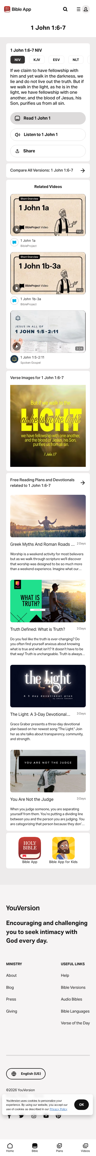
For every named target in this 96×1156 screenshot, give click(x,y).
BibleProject (28, 246)
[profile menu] (82, 9)
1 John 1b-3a (34, 299)
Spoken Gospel (30, 362)
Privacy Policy (58, 1109)
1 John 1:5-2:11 (36, 357)
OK (81, 1104)
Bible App (29, 862)
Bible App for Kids (63, 862)
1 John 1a (32, 240)
